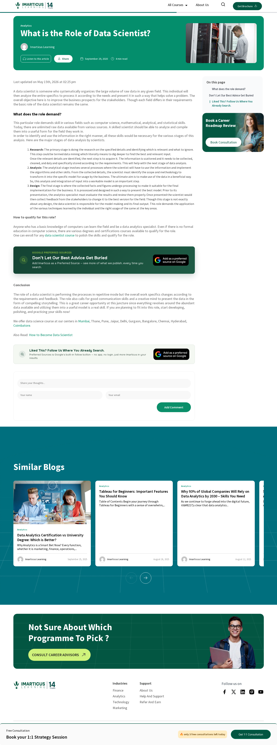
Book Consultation (223, 142)
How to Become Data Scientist (51, 335)
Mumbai (84, 321)
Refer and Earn (150, 702)
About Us (202, 5)
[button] (145, 578)
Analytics (119, 696)
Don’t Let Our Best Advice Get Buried (231, 95)
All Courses (176, 5)
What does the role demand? (229, 89)
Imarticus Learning (42, 47)
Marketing (120, 708)
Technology (121, 702)
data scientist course (59, 235)
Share (65, 58)
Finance (118, 690)
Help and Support (152, 696)
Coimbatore (21, 325)
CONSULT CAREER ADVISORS (55, 654)
